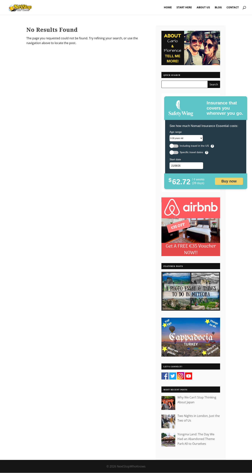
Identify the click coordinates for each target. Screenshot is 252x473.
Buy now (229, 181)
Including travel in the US (194, 145)
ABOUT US (203, 7)
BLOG (218, 7)
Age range (176, 131)
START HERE (184, 7)
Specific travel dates (191, 152)
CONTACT (233, 7)
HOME (168, 7)
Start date (175, 159)
